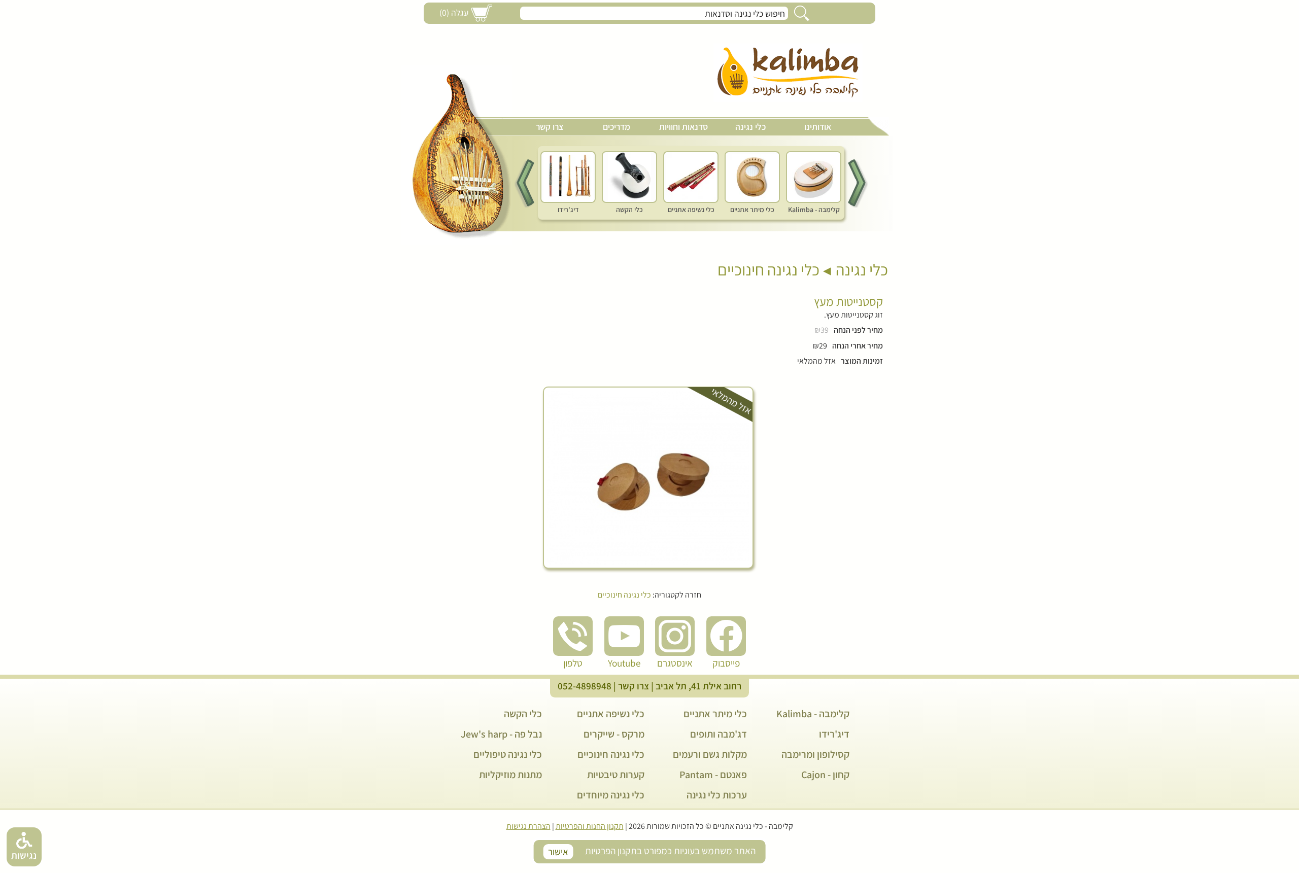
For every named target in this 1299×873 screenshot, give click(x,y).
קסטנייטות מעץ (848, 301)
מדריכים (616, 126)
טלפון (573, 663)
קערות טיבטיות (615, 774)
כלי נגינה (750, 126)
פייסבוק (726, 663)
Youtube (624, 663)
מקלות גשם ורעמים (710, 754)
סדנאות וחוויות (683, 126)
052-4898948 (584, 685)
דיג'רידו (834, 734)
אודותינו (817, 126)
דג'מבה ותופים (718, 734)
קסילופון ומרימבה (815, 754)
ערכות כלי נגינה (717, 794)
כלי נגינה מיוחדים (610, 794)
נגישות (24, 855)
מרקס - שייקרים (614, 734)
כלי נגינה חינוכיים (768, 269)
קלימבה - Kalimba (812, 713)
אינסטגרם (675, 663)
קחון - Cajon (825, 774)
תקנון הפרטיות (611, 850)
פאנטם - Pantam (713, 774)
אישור (558, 851)
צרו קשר (549, 126)
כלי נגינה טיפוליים (507, 754)
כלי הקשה (523, 713)
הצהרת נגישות (528, 826)
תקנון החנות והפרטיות (590, 826)
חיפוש (802, 13)
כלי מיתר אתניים (715, 713)
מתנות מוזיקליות (510, 774)
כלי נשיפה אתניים (610, 713)
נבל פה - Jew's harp (501, 734)
